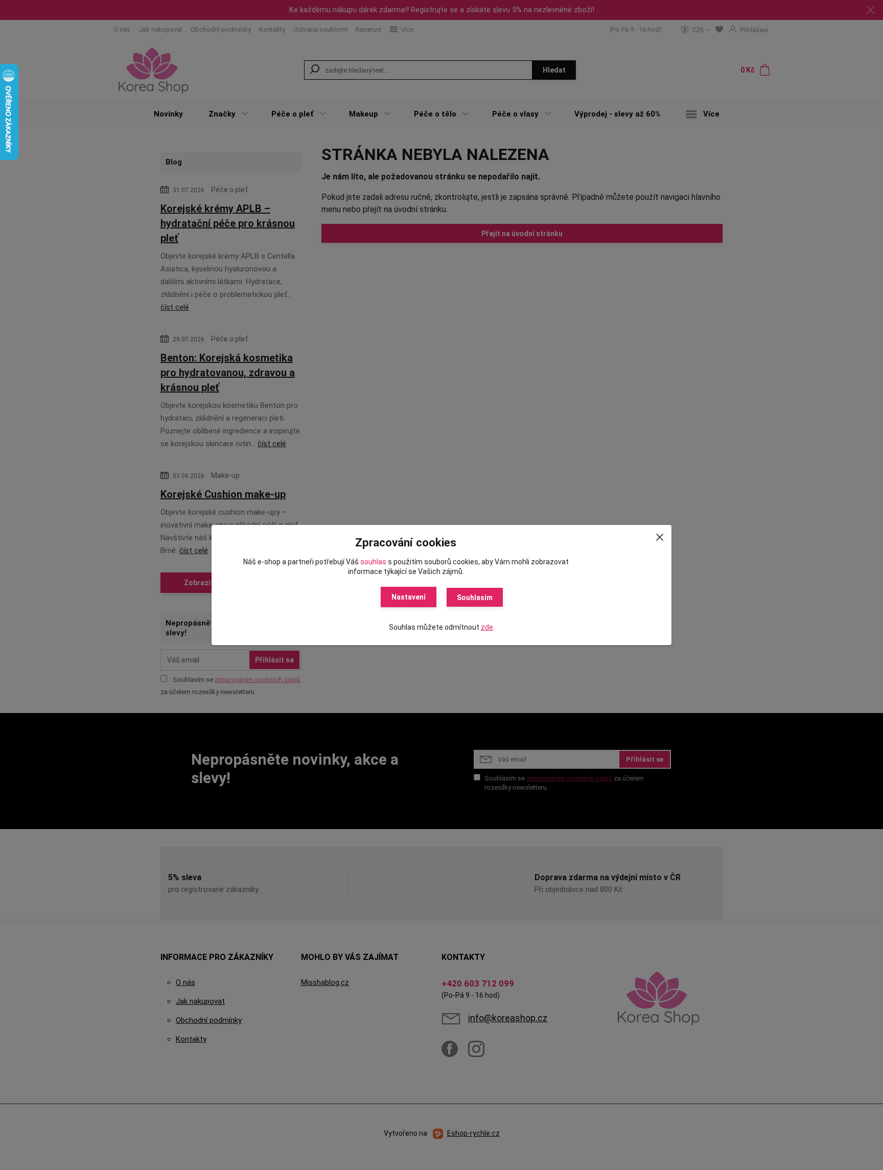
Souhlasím (475, 597)
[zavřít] (659, 535)
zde (487, 627)
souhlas (373, 562)
